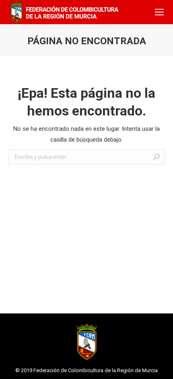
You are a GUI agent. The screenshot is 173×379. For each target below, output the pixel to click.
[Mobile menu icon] (159, 12)
